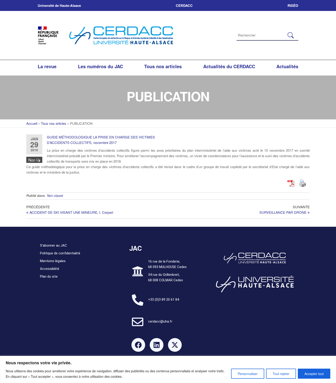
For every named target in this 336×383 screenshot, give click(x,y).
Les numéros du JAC (100, 66)
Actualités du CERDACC (229, 66)
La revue (47, 66)
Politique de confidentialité (60, 253)
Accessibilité (49, 269)
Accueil (31, 123)
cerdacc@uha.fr (160, 321)
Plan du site (49, 276)
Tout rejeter (281, 373)
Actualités (287, 66)
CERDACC (184, 5)
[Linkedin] (156, 345)
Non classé (55, 195)
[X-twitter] (175, 345)
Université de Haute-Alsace (59, 5)
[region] (168, 369)
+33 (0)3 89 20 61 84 (163, 299)
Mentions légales (53, 261)
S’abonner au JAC (53, 245)
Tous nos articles (163, 66)
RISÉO (293, 5)
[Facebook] (138, 345)
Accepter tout (314, 373)
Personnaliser (248, 373)
